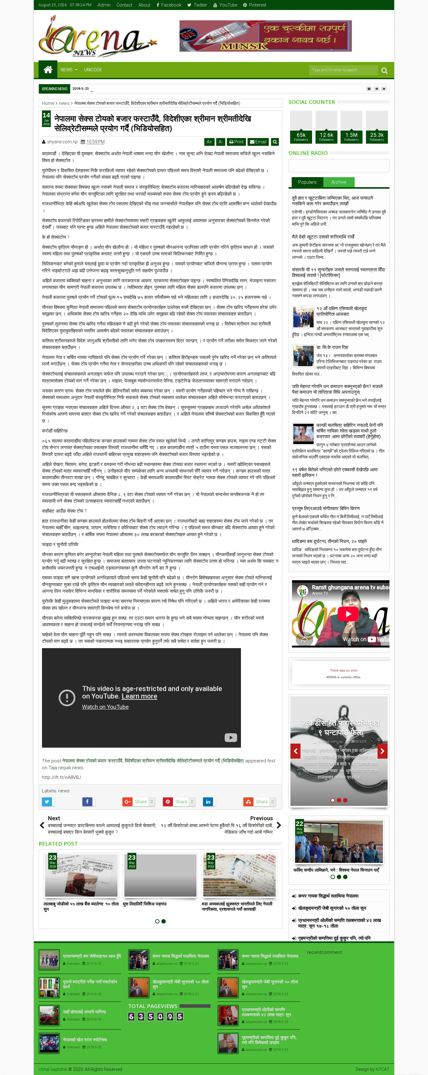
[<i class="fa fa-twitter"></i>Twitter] (365, 5)
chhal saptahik (53, 1069)
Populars (307, 182)
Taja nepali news (66, 767)
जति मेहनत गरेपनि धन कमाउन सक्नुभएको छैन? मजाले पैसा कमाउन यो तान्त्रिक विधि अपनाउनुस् (337, 389)
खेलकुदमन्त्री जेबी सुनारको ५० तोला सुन (332, 908)
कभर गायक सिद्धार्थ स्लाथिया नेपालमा (328, 896)
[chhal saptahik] (48, 69)
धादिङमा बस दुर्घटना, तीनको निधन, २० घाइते (329, 541)
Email (260, 141)
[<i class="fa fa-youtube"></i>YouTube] (375, 5)
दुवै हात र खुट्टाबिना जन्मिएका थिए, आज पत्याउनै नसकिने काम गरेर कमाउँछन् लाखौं (332, 201)
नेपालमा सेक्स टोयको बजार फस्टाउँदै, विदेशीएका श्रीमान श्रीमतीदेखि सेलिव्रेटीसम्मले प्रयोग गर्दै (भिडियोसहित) (153, 761)
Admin (104, 5)
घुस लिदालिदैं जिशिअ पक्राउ (144, 904)
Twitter (200, 5)
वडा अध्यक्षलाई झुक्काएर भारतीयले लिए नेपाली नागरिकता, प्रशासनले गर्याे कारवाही (237, 906)
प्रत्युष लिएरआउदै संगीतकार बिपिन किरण (326, 508)
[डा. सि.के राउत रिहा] (303, 356)
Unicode (93, 69)
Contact (124, 5)
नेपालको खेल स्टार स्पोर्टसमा (85, 1039)
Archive (338, 182)
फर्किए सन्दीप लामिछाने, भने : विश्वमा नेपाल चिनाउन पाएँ (336, 870)
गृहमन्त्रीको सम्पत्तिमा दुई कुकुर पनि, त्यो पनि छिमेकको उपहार (334, 941)
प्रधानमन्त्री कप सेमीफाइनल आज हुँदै (92, 956)
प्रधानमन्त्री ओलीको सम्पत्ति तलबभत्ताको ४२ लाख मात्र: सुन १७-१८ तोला (339, 923)
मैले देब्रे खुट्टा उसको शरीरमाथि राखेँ (323, 237)
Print (238, 141)
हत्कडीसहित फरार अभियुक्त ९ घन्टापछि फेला (340, 727)
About (144, 5)
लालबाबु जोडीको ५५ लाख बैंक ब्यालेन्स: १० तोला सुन (81, 906)
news (64, 791)
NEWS (67, 69)
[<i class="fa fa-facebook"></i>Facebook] (356, 5)
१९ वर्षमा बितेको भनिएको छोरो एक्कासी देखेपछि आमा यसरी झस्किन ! (335, 472)
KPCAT (382, 1069)
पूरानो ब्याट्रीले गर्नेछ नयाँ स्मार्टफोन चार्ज (90, 984)
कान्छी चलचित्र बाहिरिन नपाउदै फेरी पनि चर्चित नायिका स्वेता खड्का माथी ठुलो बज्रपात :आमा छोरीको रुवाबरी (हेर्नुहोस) (349, 430)
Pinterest (257, 5)
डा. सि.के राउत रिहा (332, 347)
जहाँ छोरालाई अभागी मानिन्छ (84, 1012)
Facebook (171, 5)
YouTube (228, 5)
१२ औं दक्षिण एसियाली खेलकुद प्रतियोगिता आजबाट (341, 311)
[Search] (384, 70)
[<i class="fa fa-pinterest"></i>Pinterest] (385, 5)
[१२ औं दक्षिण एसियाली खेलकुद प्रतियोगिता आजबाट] (303, 317)
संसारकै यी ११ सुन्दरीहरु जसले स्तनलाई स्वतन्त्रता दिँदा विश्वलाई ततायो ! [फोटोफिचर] (338, 272)
